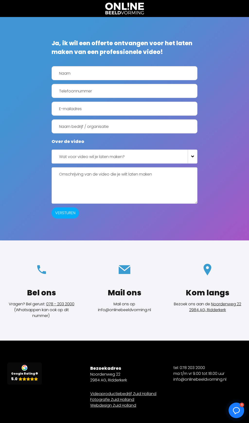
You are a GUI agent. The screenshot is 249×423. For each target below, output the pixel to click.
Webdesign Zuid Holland (113, 405)
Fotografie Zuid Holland (112, 399)
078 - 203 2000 (60, 304)
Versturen (65, 213)
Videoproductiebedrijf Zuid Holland (123, 394)
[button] (236, 410)
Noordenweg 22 (226, 304)
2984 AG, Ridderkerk (207, 310)
